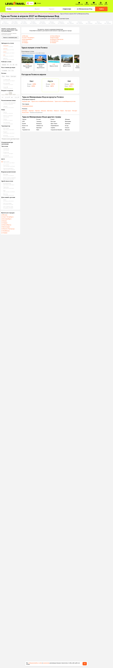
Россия (38, 119)
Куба (37, 129)
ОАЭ (23, 121)
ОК (84, 663)
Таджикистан (26, 129)
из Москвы (4, 215)
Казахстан (25, 125)
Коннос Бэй (25, 112)
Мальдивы (68, 121)
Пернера (31, 110)
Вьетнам (53, 121)
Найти (101, 9)
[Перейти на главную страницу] (15, 3)
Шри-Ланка (54, 123)
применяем (46, 663)
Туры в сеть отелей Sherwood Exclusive (42, 101)
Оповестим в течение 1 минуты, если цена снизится (9, 34)
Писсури (74, 110)
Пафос (62, 110)
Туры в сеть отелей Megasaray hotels (65, 101)
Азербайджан (55, 125)
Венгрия (67, 129)
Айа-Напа (50, 110)
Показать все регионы (36, 112)
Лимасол (56, 110)
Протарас (68, 110)
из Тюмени (4, 233)
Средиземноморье (27, 106)
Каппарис (24, 110)
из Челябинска (5, 231)
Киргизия (39, 127)
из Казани (4, 221)
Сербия (53, 127)
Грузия (24, 123)
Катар (66, 125)
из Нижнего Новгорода (7, 229)
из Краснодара (5, 227)
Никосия (43, 110)
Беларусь (39, 123)
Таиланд (38, 121)
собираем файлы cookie (35, 663)
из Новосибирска (6, 225)
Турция (24, 119)
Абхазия (67, 119)
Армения (67, 123)
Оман (23, 127)
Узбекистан (39, 125)
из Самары (4, 223)
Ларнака (37, 110)
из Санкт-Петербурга (7, 217)
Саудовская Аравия (56, 129)
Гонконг (67, 127)
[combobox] (20, 9)
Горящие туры (26, 101)
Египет (53, 119)
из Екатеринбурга (6, 219)
